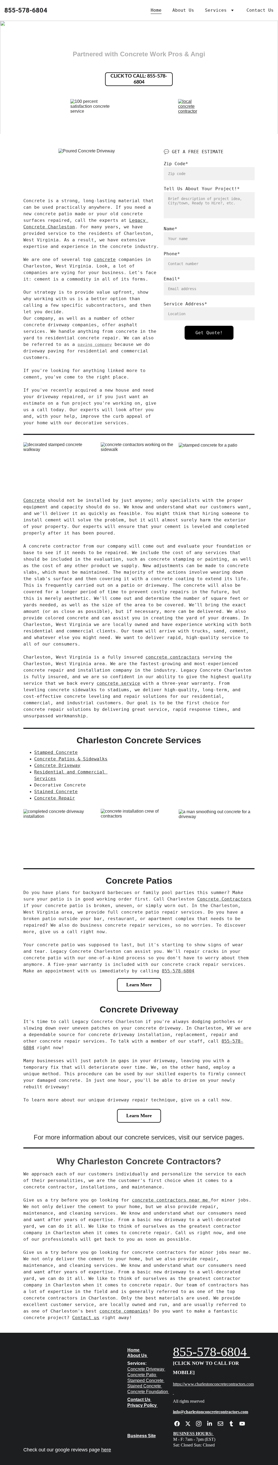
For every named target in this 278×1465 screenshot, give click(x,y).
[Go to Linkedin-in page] (212, 1423)
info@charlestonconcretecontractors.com (210, 1411)
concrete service (118, 683)
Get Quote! (209, 332)
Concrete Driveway (57, 765)
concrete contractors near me (171, 1200)
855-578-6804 (178, 970)
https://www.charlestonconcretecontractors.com (213, 1384)
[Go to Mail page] (223, 1423)
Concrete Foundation (147, 1391)
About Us (183, 10)
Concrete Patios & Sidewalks (71, 758)
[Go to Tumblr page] (234, 1423)
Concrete (34, 500)
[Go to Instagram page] (201, 1423)
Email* (172, 278)
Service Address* (185, 303)
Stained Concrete (56, 791)
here (106, 1449)
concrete (105, 259)
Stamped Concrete (56, 752)
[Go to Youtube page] (242, 1423)
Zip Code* (176, 163)
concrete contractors (173, 657)
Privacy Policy (142, 1405)
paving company (95, 344)
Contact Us (260, 10)
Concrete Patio (141, 1374)
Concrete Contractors (224, 899)
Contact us (85, 1317)
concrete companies (123, 1311)
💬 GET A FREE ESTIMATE (193, 151)
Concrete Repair (54, 798)
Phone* (172, 253)
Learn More (139, 984)
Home (156, 10)
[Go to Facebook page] (179, 1423)
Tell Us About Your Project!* (202, 188)
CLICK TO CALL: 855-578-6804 (138, 79)
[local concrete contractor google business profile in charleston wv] (193, 106)
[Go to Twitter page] (190, 1423)
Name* (170, 228)
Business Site (141, 1435)
